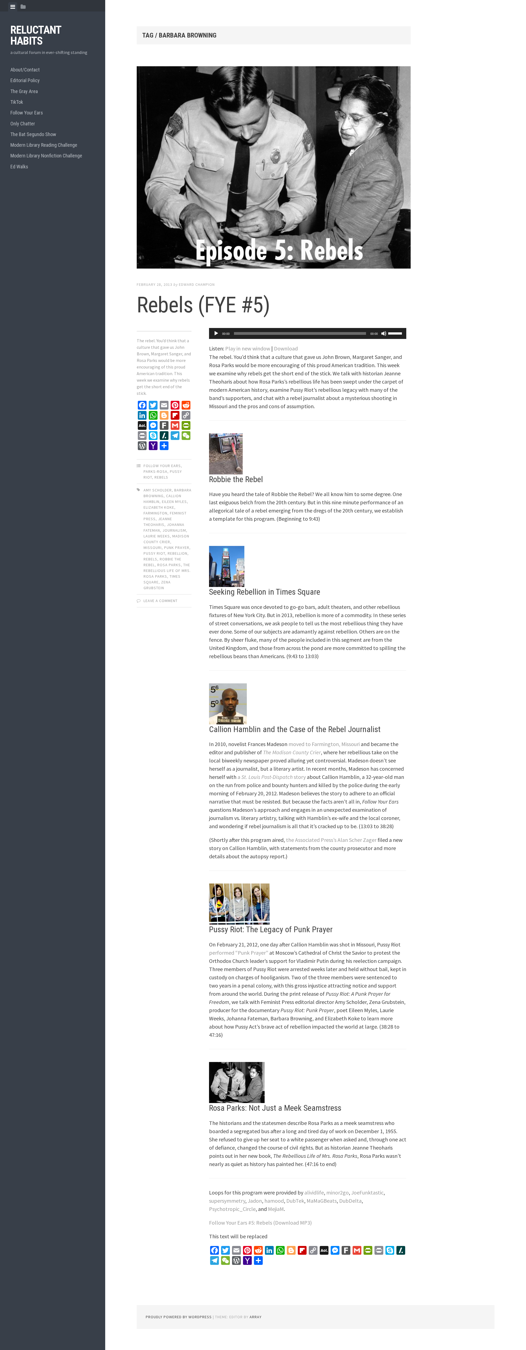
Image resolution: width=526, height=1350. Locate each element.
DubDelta (350, 1200)
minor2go (337, 1192)
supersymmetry (227, 1200)
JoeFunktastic (367, 1192)
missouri (153, 547)
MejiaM (276, 1208)
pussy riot (154, 553)
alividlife (314, 1192)
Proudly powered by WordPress (179, 1316)
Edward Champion (197, 284)
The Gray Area (24, 91)
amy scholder (158, 490)
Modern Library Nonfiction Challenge (46, 156)
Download (286, 348)
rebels (150, 559)
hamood (274, 1200)
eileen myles (174, 501)
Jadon (255, 1200)
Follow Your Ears (26, 113)
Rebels (161, 477)
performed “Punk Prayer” (238, 952)
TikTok (16, 102)
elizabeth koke (159, 507)
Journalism (174, 530)
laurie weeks (157, 536)
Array (256, 1316)
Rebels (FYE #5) (203, 305)
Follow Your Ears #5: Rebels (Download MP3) (260, 1222)
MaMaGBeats (322, 1200)
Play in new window (247, 348)
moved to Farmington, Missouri (324, 744)
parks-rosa (155, 471)
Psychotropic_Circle (232, 1208)
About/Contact (25, 70)
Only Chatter (22, 123)
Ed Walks (19, 166)
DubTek (295, 1200)
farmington (155, 513)
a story (272, 776)
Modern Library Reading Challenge (43, 145)
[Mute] (384, 333)
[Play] (216, 333)
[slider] (396, 333)
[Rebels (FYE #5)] (274, 168)
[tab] (12, 6)
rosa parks (169, 564)
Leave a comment (161, 600)
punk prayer (176, 547)
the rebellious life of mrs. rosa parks (167, 570)
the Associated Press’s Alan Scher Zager (331, 839)
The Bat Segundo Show (33, 134)
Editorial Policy (25, 80)
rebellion (177, 553)
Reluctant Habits (35, 35)
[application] (307, 333)
